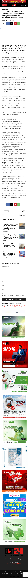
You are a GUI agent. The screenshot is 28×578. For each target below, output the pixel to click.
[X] (11, 23)
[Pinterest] (15, 23)
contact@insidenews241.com (14, 563)
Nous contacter (5, 573)
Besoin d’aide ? (18, 571)
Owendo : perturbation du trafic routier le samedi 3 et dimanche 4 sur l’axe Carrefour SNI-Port (20, 213)
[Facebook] (8, 23)
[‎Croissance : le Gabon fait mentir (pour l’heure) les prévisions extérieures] (22, 246)
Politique (4, 9)
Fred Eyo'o (5, 20)
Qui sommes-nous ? (9, 571)
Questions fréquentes (21, 573)
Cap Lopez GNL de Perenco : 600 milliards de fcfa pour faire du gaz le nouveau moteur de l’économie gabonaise (10, 227)
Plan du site (12, 573)
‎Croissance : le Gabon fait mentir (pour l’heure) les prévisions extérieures (9, 245)
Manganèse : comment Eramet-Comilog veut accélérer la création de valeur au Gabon (9, 253)
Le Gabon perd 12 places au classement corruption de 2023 (7, 213)
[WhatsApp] (18, 23)
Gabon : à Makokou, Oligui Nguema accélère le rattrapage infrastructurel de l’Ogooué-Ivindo (10, 236)
